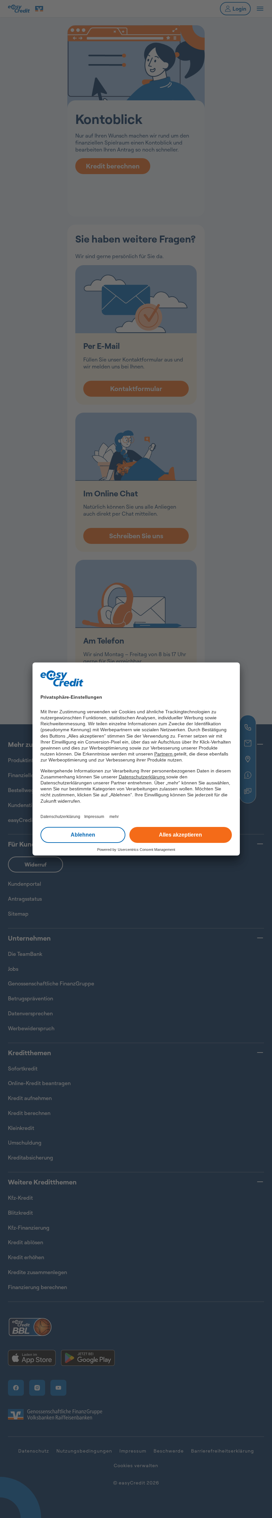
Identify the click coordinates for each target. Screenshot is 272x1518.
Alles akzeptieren (180, 835)
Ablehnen (83, 835)
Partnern (164, 754)
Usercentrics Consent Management (146, 850)
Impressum (94, 816)
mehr (114, 816)
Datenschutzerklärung (142, 776)
